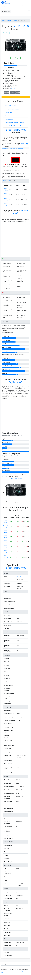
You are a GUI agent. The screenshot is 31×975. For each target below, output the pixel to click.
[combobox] (12, 6)
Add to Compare (15, 58)
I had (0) (18, 92)
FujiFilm (15, 20)
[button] (16, 97)
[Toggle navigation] (29, 10)
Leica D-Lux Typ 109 (6, 557)
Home (3, 20)
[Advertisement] (15, 241)
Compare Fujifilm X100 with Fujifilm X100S (13, 148)
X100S (13, 88)
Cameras (9, 20)
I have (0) (12, 92)
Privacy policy (19, 971)
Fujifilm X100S (24, 143)
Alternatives (6, 33)
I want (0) (6, 92)
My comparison (6, 11)
